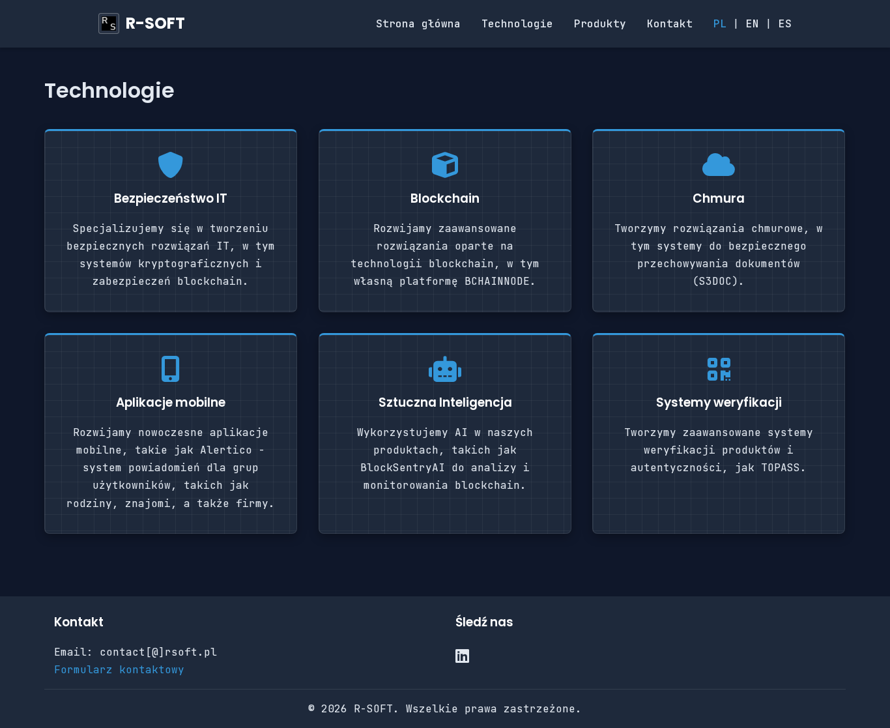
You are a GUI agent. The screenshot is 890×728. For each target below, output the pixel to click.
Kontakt (670, 24)
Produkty (600, 24)
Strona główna (418, 24)
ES (785, 24)
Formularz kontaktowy (119, 670)
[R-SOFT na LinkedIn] (462, 656)
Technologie (517, 24)
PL (719, 24)
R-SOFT (155, 23)
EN (752, 24)
